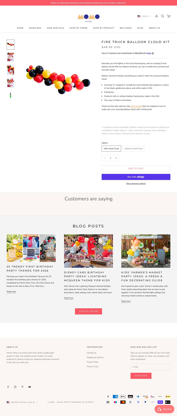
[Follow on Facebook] (8, 386)
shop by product (103, 28)
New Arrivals (55, 28)
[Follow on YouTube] (29, 386)
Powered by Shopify (82, 402)
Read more (11, 291)
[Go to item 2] (10, 57)
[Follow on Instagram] (15, 386)
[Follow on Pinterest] (22, 386)
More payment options (136, 183)
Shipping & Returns (95, 357)
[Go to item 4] (10, 83)
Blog (140, 28)
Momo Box (35, 28)
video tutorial (136, 106)
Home (20, 28)
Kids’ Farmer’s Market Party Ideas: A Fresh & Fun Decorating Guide (142, 276)
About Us (154, 28)
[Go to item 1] (10, 45)
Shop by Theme (79, 28)
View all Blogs (88, 311)
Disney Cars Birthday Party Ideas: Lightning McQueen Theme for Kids (87, 276)
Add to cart (136, 168)
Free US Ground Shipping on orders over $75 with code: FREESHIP (88, 3)
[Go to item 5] (10, 95)
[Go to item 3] (10, 69)
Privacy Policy (92, 362)
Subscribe (141, 376)
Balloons (126, 28)
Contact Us (91, 353)
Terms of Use (92, 366)
